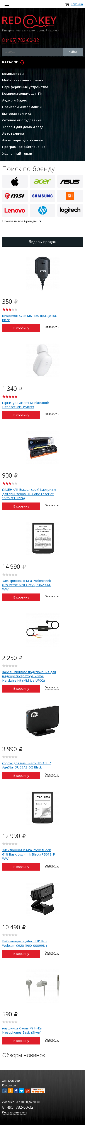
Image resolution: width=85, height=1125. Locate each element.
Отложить (52, 327)
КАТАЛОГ (10, 62)
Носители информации (22, 107)
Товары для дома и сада (23, 127)
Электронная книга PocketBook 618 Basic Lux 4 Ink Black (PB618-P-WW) (29, 854)
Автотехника (13, 133)
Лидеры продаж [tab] (42, 241)
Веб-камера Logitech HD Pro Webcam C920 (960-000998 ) (24, 943)
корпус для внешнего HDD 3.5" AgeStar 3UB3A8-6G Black (26, 765)
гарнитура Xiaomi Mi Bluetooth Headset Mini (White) (25, 404)
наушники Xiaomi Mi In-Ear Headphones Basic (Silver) (22, 1030)
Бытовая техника (16, 113)
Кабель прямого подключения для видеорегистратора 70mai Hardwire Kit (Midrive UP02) (29, 676)
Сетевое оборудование (22, 120)
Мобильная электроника (23, 80)
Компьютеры (13, 73)
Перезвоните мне (14, 1112)
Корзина (77, 3)
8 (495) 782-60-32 (20, 40)
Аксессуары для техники (22, 140)
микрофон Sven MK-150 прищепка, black (29, 317)
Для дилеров (11, 1080)
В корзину (21, 328)
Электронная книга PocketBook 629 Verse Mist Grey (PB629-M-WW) (26, 584)
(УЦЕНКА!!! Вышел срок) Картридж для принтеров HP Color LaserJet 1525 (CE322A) (29, 493)
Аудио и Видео (14, 100)
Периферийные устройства (25, 87)
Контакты (9, 1085)
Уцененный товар (17, 153)
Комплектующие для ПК (22, 93)
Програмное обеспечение (24, 146)
